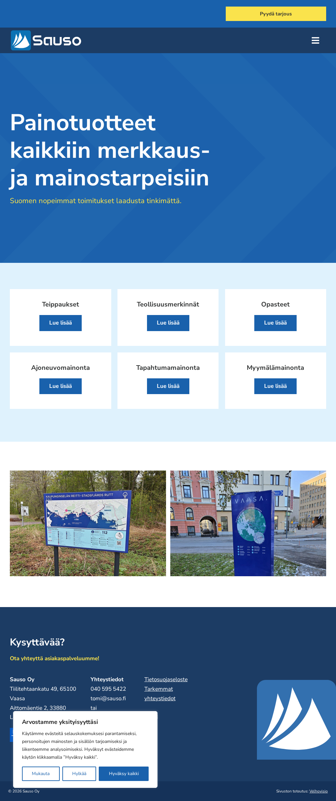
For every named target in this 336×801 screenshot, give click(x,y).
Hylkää (79, 773)
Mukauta (41, 773)
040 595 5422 (108, 689)
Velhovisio (318, 791)
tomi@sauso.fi (108, 698)
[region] (85, 749)
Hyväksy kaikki (124, 773)
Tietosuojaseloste (166, 679)
